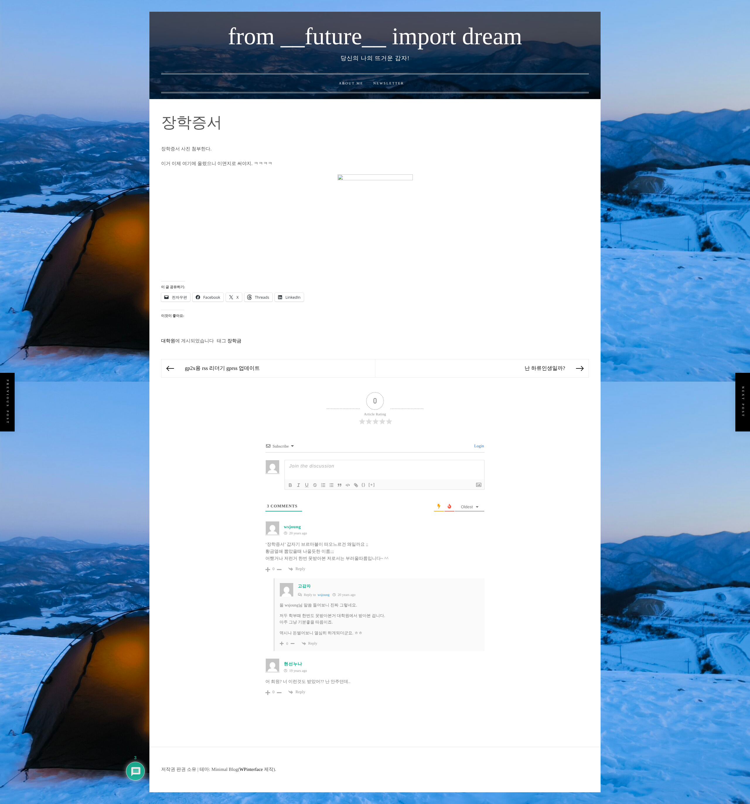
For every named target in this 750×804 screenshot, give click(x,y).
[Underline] (307, 485)
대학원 (168, 341)
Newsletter (388, 83)
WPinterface (251, 769)
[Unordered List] (331, 485)
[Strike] (315, 485)
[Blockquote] (339, 485)
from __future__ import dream (375, 36)
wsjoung (292, 527)
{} (364, 484)
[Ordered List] (323, 485)
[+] (372, 484)
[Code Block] (348, 485)
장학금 (234, 341)
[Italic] (298, 485)
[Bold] (290, 485)
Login (478, 446)
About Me (351, 83)
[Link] (356, 485)
